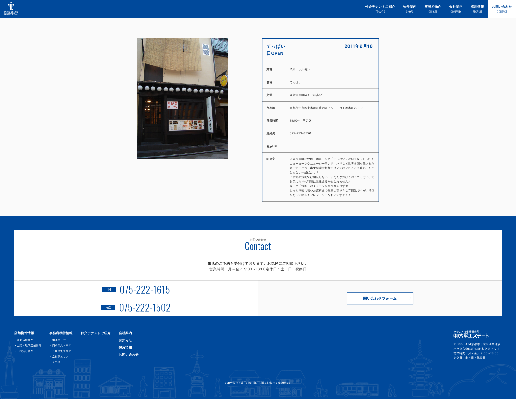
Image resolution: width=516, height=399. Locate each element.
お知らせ (125, 340)
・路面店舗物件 (23, 340)
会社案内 (125, 333)
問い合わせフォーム (380, 298)
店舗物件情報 (24, 333)
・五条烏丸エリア (60, 351)
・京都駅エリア (59, 356)
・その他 (54, 362)
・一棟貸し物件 (23, 351)
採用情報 (125, 347)
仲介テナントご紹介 (96, 333)
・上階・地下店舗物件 (27, 345)
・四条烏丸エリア (60, 345)
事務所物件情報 (61, 333)
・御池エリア (57, 340)
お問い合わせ (129, 354)
